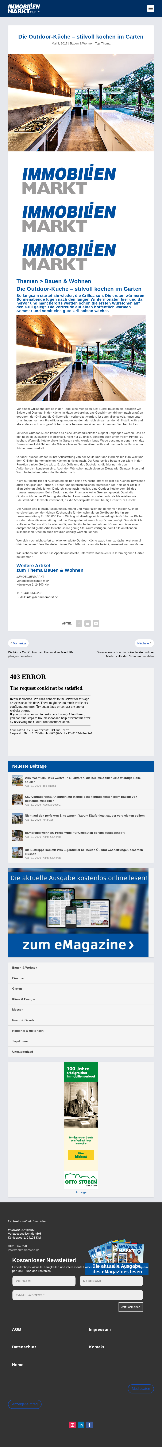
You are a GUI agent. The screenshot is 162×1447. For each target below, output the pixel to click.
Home (17, 1365)
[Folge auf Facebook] (89, 1425)
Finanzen (48, 819)
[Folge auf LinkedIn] (81, 1425)
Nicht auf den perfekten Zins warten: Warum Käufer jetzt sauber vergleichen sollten (85, 815)
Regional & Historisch (28, 1030)
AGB (16, 1329)
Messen (17, 1009)
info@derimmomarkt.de (42, 597)
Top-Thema (103, 43)
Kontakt (96, 1347)
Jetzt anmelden (130, 1307)
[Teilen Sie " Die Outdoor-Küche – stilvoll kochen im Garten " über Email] (96, 623)
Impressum (100, 1329)
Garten (17, 988)
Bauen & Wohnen (81, 43)
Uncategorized (22, 1051)
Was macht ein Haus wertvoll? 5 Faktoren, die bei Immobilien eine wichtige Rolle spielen (83, 779)
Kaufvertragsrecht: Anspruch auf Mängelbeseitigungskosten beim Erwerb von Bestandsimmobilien (81, 798)
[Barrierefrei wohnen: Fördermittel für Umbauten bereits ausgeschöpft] (17, 835)
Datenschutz (24, 1347)
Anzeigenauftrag (25, 1404)
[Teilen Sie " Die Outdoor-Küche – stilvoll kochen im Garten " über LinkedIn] (87, 623)
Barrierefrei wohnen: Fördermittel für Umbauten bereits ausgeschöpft (75, 832)
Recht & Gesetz (52, 804)
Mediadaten (141, 1389)
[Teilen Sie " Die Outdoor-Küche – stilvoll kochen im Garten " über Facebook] (79, 623)
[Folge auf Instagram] (72, 1425)
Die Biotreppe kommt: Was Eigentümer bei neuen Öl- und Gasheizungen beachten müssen (84, 851)
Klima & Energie (52, 836)
